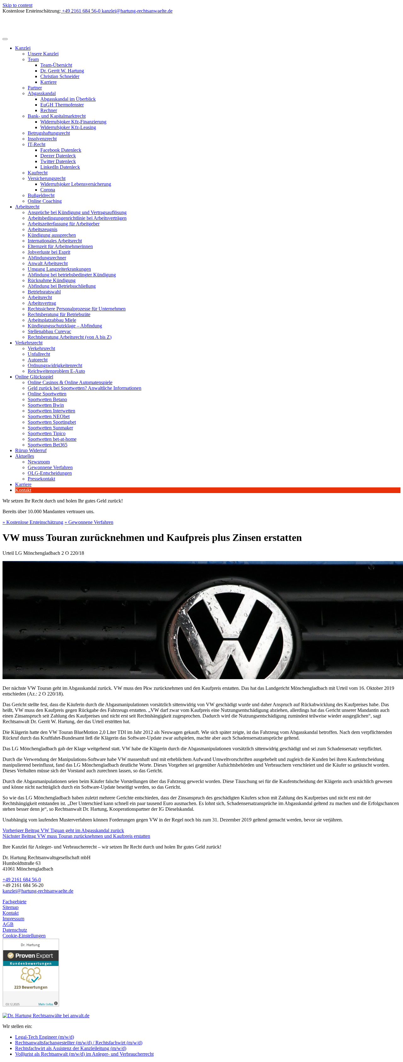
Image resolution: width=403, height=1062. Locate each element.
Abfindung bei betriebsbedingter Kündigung (72, 274)
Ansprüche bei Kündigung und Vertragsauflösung (77, 212)
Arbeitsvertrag (42, 303)
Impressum (13, 918)
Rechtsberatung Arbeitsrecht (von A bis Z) (69, 337)
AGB (8, 924)
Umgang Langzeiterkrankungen (59, 269)
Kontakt (23, 490)
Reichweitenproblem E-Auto (56, 371)
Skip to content (17, 5)
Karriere (48, 82)
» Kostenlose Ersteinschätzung (33, 522)
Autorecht (38, 359)
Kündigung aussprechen (52, 235)
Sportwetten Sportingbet (52, 422)
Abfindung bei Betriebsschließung (62, 286)
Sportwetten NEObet (49, 416)
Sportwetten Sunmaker (50, 427)
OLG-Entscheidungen (50, 473)
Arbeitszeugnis (42, 229)
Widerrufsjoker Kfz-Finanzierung (73, 121)
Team (33, 59)
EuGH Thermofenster (62, 104)
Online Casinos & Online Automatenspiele (70, 382)
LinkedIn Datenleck (60, 167)
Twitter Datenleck (58, 161)
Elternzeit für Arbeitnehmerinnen (60, 246)
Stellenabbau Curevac (49, 331)
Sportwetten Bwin (46, 405)
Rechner (48, 110)
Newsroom (39, 461)
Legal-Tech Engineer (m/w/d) (44, 1037)
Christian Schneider (59, 76)
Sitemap (11, 907)
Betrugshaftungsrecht (49, 133)
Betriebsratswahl (44, 291)
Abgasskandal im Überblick (68, 99)
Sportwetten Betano (47, 399)
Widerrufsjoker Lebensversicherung (75, 184)
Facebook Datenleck (60, 150)
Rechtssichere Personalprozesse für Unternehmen (77, 308)
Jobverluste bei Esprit (49, 252)
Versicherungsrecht (46, 178)
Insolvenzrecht (42, 138)
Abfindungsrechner (47, 257)
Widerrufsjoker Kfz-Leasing (68, 127)
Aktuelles (24, 456)
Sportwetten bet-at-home (52, 439)
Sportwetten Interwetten (51, 410)
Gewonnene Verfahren (50, 467)
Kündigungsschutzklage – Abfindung (65, 325)
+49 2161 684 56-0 (22, 879)
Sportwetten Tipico (46, 433)
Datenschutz (15, 930)
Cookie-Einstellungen (24, 935)
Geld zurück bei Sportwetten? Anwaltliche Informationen (84, 388)
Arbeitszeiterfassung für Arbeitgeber (63, 223)
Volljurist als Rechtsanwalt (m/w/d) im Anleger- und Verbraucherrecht (84, 1054)
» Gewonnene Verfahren (89, 522)
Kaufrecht (38, 172)
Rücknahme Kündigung (52, 280)
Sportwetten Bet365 (47, 444)
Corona (47, 189)
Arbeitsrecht (27, 206)
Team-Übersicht (56, 65)
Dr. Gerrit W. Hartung (62, 70)
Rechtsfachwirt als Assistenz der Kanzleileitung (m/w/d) (70, 1048)
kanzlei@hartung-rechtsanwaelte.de (38, 891)
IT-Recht (36, 144)
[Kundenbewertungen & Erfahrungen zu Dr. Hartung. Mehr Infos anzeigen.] (31, 1005)
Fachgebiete (14, 901)
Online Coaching (45, 201)
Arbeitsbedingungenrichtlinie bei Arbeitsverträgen (77, 218)
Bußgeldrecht (41, 195)
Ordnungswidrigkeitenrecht (55, 365)
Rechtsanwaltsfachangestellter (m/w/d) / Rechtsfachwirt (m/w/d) (78, 1042)
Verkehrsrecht (29, 342)
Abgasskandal (42, 93)
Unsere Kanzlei (43, 53)
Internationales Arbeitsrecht (55, 240)
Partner (35, 87)
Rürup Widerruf (31, 450)
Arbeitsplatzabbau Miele (52, 320)
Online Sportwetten (47, 393)
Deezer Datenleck (58, 155)
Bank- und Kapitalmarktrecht (57, 116)
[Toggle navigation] (5, 39)
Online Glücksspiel (34, 376)
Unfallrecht (39, 354)
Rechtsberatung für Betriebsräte (59, 314)
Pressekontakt (41, 478)
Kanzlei (23, 48)
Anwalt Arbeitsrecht (48, 263)
